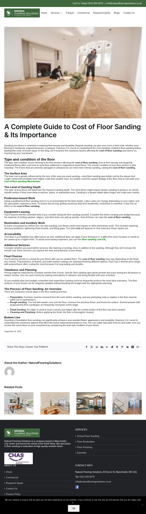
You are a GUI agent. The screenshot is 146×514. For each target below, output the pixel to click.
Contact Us (11, 488)
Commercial (12, 477)
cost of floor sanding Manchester (22, 181)
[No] (142, 505)
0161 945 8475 (96, 3)
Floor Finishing (84, 447)
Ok (73, 508)
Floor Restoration (86, 441)
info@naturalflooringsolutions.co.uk (124, 3)
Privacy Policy (13, 494)
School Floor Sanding (88, 436)
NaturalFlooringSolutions (45, 363)
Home (9, 472)
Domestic (82, 453)
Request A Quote (14, 483)
